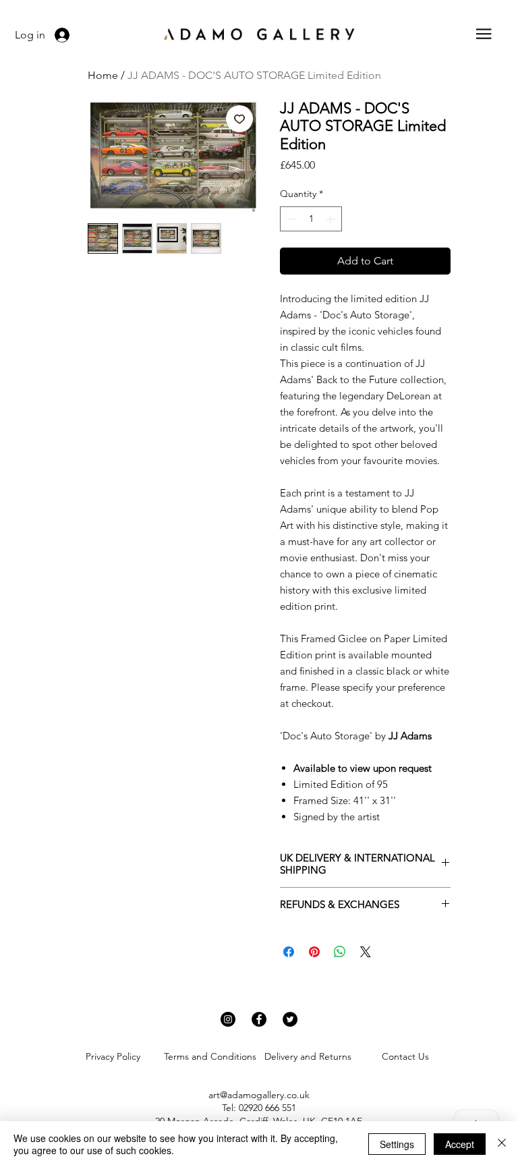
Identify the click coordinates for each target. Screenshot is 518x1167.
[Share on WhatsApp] (340, 952)
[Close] (502, 1144)
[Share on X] (365, 952)
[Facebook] (259, 1019)
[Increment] (331, 219)
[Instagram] (228, 1019)
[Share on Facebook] (289, 952)
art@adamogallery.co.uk (259, 1095)
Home (103, 75)
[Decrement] (290, 219)
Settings (397, 1144)
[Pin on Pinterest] (314, 952)
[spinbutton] (311, 219)
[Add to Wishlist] (239, 118)
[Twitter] (290, 1019)
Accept (459, 1144)
